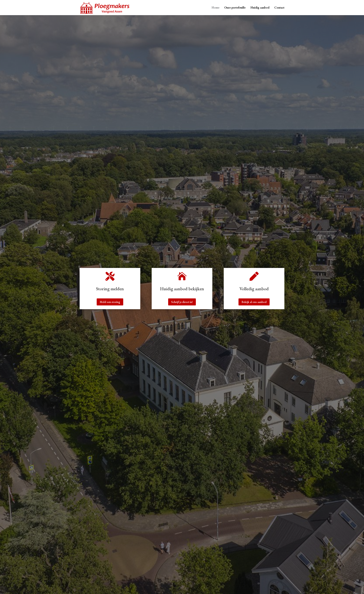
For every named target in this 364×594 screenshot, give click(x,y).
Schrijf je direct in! (182, 302)
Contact (279, 7)
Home (215, 7)
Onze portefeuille (235, 7)
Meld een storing (110, 302)
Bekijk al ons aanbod (254, 302)
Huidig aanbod (259, 7)
